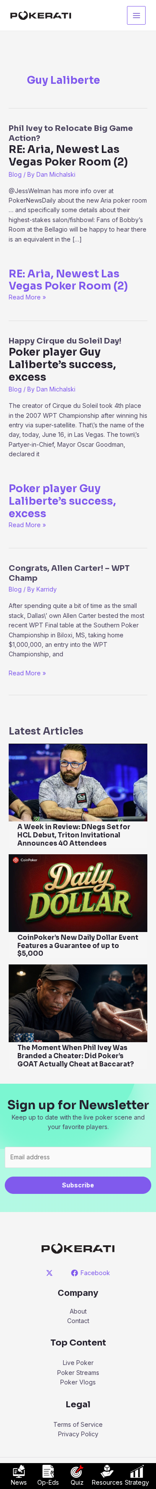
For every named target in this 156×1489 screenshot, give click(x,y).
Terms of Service (78, 1424)
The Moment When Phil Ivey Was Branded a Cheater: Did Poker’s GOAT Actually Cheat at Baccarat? (75, 1056)
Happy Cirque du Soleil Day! (65, 360)
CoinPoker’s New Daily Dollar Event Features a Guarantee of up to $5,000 (77, 945)
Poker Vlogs (78, 1382)
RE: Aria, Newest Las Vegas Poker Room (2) (68, 280)
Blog (15, 174)
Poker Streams (78, 1372)
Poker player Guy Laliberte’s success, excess (62, 501)
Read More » (27, 297)
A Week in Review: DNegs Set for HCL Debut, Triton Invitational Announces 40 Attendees (73, 835)
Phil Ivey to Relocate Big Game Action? (71, 146)
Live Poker (78, 1362)
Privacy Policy (78, 1434)
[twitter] (51, 1272)
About (78, 1311)
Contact (78, 1320)
